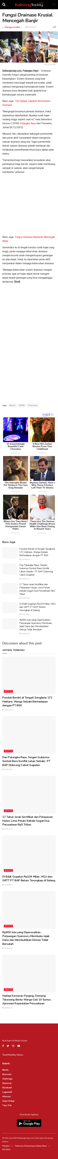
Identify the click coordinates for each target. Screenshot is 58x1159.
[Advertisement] (29, 205)
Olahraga (7, 1078)
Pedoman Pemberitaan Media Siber (31, 1146)
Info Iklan (6, 1149)
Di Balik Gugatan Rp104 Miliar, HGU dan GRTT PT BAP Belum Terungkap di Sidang (37, 607)
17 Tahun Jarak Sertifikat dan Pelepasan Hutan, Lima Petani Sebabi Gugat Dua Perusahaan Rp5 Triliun (37, 589)
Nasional (7, 1083)
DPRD (22, 405)
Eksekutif (7, 1087)
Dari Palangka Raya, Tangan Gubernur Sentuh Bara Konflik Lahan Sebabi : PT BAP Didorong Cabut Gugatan (36, 570)
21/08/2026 (25, 559)
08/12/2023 (30, 27)
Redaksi (6, 1146)
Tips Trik (7, 1105)
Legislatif (7, 1092)
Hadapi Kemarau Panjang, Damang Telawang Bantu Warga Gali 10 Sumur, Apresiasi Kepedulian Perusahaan (26, 999)
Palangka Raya (28, 123)
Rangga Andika (12, 27)
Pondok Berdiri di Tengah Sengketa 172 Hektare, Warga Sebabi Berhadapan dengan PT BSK (37, 552)
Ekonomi (6, 1074)
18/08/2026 (25, 634)
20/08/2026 (25, 579)
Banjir (12, 405)
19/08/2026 (25, 614)
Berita (8, 691)
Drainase (32, 405)
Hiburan (6, 1096)
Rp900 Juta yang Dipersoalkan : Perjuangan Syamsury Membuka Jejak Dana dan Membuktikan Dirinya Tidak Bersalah (35, 624)
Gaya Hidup (8, 1100)
